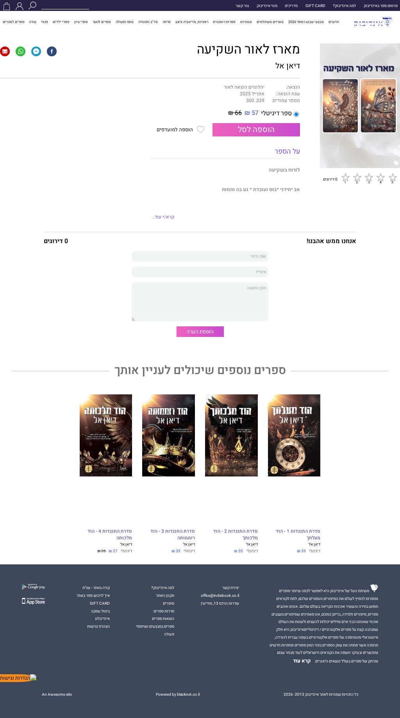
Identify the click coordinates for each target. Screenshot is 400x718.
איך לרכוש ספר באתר (93, 595)
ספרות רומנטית (224, 22)
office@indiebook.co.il (220, 595)
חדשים (334, 22)
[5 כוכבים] (392, 177)
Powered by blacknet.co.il (178, 694)
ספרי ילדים (61, 22)
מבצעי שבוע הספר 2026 (306, 22)
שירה (32, 22)
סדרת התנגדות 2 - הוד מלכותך (235, 534)
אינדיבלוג (102, 618)
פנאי (44, 22)
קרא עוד (302, 661)
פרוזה (166, 22)
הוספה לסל (256, 129)
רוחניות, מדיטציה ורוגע (191, 22)
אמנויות (246, 22)
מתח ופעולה (125, 22)
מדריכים (291, 6)
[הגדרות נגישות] (18, 678)
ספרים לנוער (102, 22)
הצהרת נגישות (98, 626)
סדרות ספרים (164, 611)
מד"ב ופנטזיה (148, 22)
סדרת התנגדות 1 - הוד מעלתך (298, 534)
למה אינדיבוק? (344, 6)
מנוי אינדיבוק (267, 6)
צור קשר (242, 6)
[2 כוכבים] (357, 177)
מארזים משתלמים (270, 22)
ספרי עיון (81, 22)
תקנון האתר (165, 595)
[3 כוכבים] (368, 177)
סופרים (168, 603)
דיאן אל (287, 66)
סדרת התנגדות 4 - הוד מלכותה (110, 534)
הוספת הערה (200, 331)
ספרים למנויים (14, 22)
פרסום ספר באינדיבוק (381, 6)
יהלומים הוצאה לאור (244, 87)
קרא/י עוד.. (163, 217)
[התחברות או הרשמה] (19, 6)
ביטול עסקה (100, 611)
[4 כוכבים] (380, 177)
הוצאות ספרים (163, 618)
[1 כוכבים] (345, 177)
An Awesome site (57, 694)
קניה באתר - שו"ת (96, 588)
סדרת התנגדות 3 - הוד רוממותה (172, 534)
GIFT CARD (315, 6)
